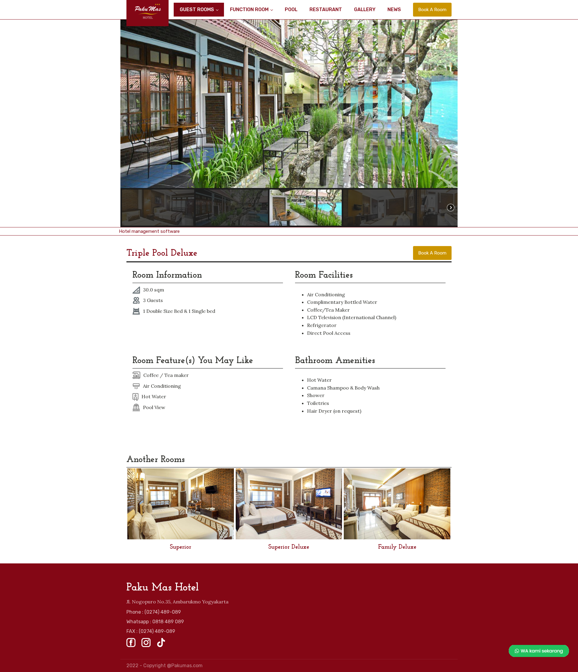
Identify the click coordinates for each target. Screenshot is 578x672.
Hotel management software (149, 231)
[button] (158, 208)
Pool (291, 9)
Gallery (364, 9)
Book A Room (432, 9)
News (394, 9)
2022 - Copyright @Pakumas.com (164, 665)
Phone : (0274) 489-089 (153, 612)
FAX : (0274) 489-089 (150, 631)
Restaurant (325, 9)
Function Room (249, 9)
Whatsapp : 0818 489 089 (155, 621)
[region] (289, 123)
